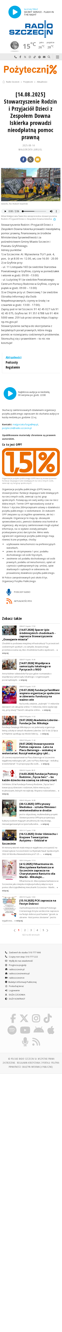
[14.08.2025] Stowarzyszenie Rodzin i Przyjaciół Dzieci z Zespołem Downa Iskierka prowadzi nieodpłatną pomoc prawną (30, 115)
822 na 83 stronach (31, 934)
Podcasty (12, 362)
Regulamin (13, 367)
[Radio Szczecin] (31, 29)
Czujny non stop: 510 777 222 (23, 956)
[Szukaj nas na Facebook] (13, 1014)
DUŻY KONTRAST (16, 998)
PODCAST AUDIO (22, 591)
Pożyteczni (28, 82)
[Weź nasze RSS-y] (36, 1037)
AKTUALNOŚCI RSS (23, 601)
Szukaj (49, 57)
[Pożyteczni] (31, 69)
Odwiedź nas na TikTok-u (34, 57)
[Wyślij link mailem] (38, 159)
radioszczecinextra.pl (19, 973)
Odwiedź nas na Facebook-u (20, 57)
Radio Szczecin (12, 82)
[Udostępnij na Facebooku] (23, 159)
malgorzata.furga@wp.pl (25, 424)
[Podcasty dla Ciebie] (25, 1037)
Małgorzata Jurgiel (30, 149)
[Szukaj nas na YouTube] (25, 1026)
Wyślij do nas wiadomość (44, 57)
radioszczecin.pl (16, 969)
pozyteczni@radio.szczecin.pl (17, 428)
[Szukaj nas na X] (24, 1014)
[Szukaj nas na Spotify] (12, 1026)
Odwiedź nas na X (25, 57)
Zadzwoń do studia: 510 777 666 (24, 952)
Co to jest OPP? (12, 444)
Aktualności (42, 82)
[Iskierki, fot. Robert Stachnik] (30, 184)
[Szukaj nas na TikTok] (48, 1014)
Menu (57, 57)
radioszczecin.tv (16, 977)
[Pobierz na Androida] (39, 1026)
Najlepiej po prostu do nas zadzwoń (15, 57)
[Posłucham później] (54, 218)
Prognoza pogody (17, 965)
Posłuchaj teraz (16, 986)
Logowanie (14, 990)
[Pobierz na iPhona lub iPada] (51, 1026)
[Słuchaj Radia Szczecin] (14, 12)
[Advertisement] (31, 1109)
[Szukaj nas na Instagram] (36, 1014)
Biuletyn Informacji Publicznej (22, 982)
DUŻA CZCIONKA (16, 994)
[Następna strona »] (47, 930)
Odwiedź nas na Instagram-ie (30, 57)
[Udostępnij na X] (30, 159)
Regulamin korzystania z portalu (33, 1062)
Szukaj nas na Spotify (39, 57)
